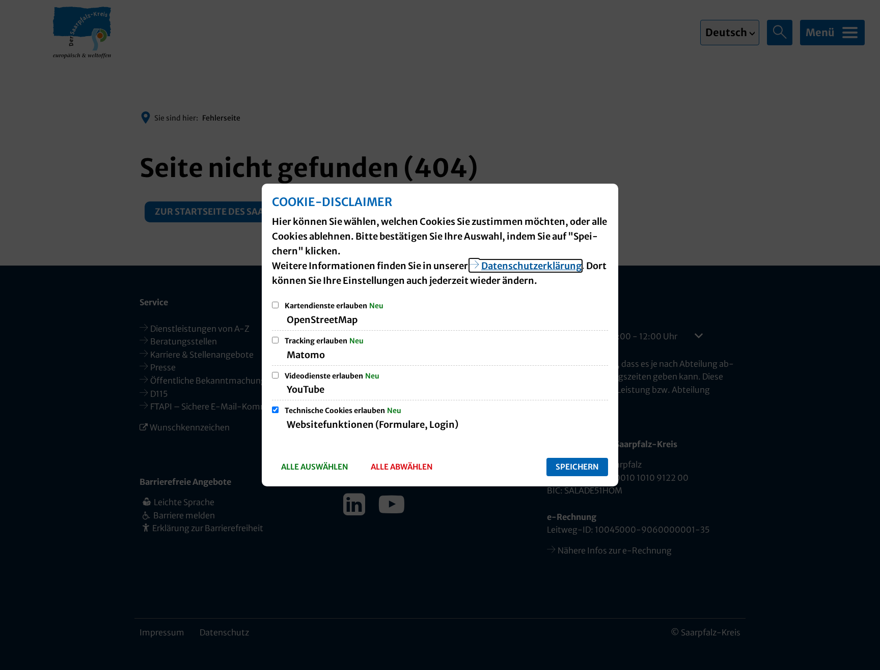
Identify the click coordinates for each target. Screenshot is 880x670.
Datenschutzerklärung (531, 266)
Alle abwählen (402, 467)
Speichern (577, 467)
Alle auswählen (314, 467)
